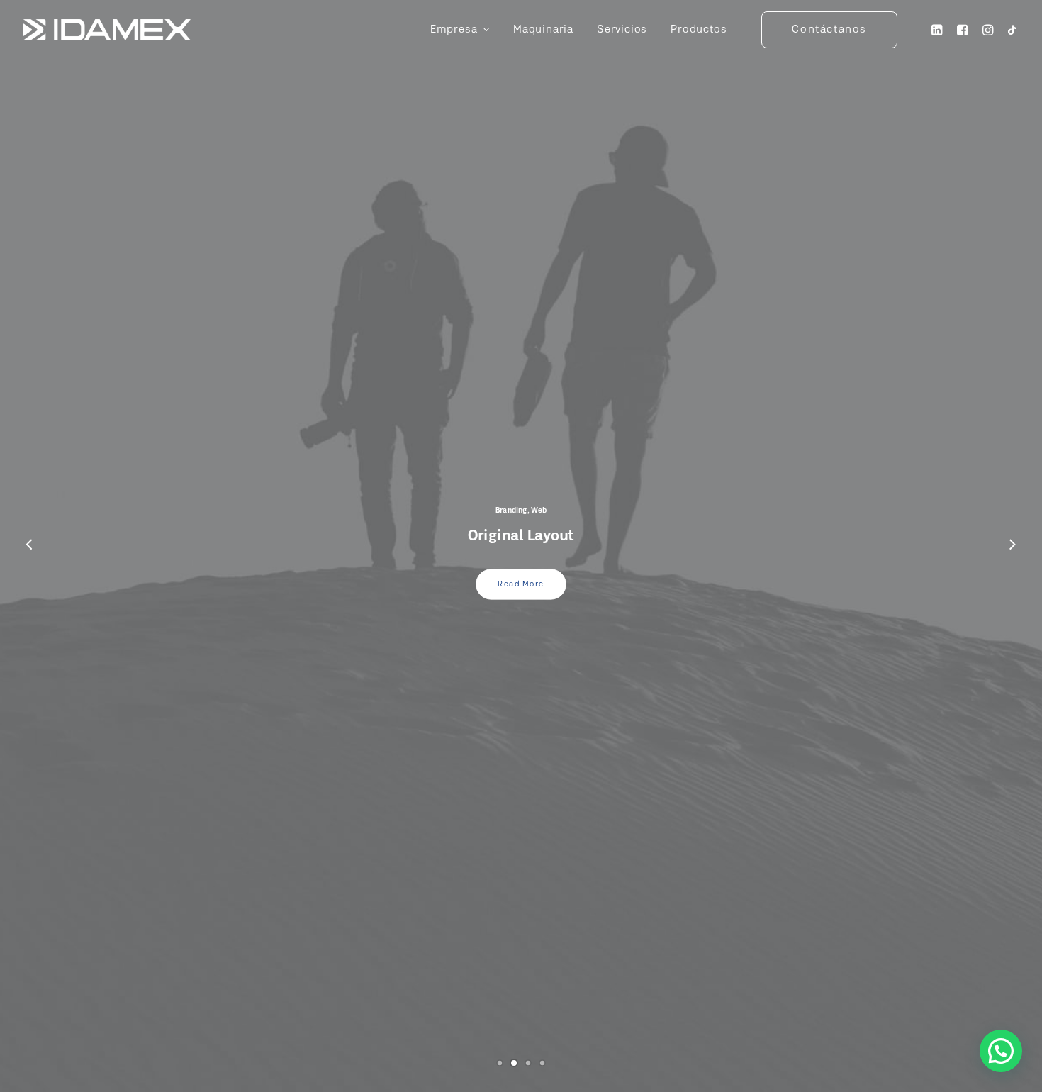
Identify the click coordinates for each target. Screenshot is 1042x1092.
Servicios (622, 29)
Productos (699, 29)
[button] (1001, 1051)
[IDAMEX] (107, 29)
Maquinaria (543, 29)
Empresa (454, 29)
